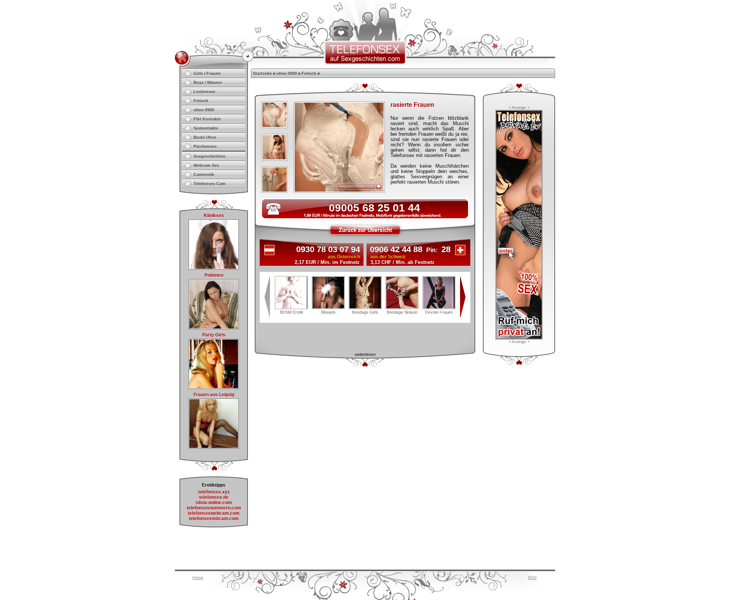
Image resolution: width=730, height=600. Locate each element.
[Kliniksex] (214, 268)
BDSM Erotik (291, 312)
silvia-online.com (213, 502)
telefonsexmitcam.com (214, 518)
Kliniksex (214, 215)
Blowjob (328, 312)
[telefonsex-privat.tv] (519, 338)
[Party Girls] (214, 387)
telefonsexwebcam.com (214, 513)
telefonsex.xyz (214, 492)
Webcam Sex (206, 165)
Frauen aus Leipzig (214, 394)
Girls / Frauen (207, 73)
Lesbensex (204, 91)
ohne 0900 (204, 110)
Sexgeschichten (209, 156)
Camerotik (204, 174)
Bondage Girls (365, 312)
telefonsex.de (214, 497)
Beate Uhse (205, 137)
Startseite (262, 73)
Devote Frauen (439, 312)
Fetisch (201, 100)
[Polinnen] (214, 327)
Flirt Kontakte (207, 119)
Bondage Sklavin (402, 312)
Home (197, 577)
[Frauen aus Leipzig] (214, 447)
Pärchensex (205, 146)
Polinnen (214, 275)
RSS (532, 577)
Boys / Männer (208, 82)
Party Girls (213, 335)
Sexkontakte (206, 128)
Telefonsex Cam (209, 183)
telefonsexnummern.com (214, 508)
